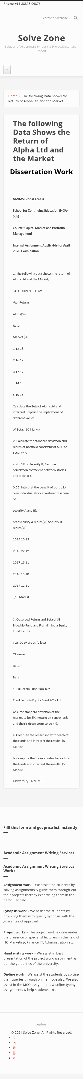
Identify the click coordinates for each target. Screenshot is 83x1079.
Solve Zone (41, 37)
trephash (42, 1024)
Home (12, 96)
